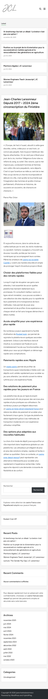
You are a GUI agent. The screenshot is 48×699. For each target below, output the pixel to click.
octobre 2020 (8, 660)
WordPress (15, 695)
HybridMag (27, 695)
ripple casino (11, 367)
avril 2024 (7, 631)
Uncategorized (9, 677)
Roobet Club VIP (10, 519)
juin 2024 (7, 624)
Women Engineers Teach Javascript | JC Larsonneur (23, 557)
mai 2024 (7, 627)
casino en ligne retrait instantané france (22, 409)
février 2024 (8, 635)
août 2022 (7, 649)
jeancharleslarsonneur (24, 693)
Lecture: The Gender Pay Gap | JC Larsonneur (21, 561)
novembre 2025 (9, 620)
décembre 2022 (9, 645)
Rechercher (8, 486)
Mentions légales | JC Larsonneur (17, 66)
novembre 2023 (9, 638)
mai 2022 (7, 656)
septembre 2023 (10, 642)
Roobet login (21, 334)
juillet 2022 (8, 653)
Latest (3, 23)
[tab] (3, 23)
